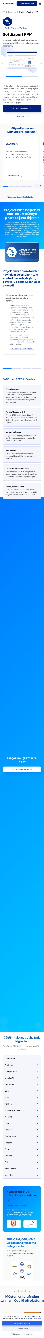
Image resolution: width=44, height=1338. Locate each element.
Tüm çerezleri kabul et (22, 1323)
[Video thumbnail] (22, 252)
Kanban (13, 335)
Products (12, 12)
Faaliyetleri (14, 305)
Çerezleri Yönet (22, 1329)
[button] (14, 76)
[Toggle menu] (40, 3)
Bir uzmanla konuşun (20, 769)
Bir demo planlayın (20, 108)
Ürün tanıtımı (20, 116)
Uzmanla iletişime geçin (27, 3)
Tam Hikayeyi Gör (12, 175)
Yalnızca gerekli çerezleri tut (22, 1334)
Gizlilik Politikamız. (34, 1318)
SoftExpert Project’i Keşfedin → (22, 349)
